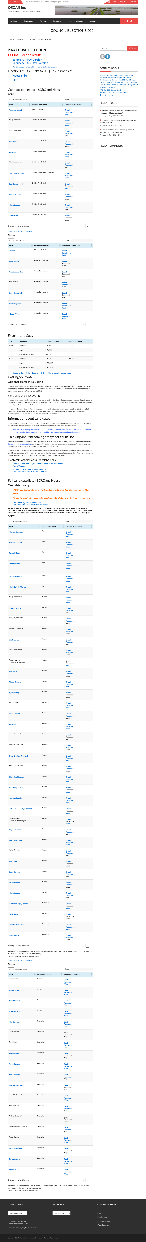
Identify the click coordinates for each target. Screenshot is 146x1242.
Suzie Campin (14, 872)
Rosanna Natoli (15, 110)
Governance (28, 21)
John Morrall (14, 1001)
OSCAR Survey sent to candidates (27, 502)
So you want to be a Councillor (19, 444)
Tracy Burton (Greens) (18, 756)
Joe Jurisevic (14, 1074)
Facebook (69, 112)
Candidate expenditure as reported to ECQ (31, 471)
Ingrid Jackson (15, 990)
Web (67, 114)
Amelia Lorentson (16, 272)
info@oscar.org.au (108, 95)
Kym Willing (14, 692)
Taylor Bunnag (15, 194)
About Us (79, 21)
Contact (93, 21)
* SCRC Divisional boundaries (20, 231)
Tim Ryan (13, 861)
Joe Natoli (13, 152)
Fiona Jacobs (14, 1064)
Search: (67, 99)
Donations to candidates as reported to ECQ (32, 469)
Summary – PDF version (27, 59)
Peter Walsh (14, 935)
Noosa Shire (20, 75)
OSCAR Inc (17, 7)
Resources (57, 21)
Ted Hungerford (16, 184)
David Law (13, 215)
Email (67, 110)
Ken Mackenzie (15, 798)
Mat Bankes (14, 1022)
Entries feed (102, 1217)
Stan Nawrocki (15, 608)
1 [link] (87, 226)
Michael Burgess (16, 532)
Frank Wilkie (14, 251)
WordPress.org (103, 1225)
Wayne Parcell (15, 563)
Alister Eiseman (15, 682)
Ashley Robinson (16, 576)
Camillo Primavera (17, 925)
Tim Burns (13, 142)
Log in (100, 1213)
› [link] (91, 226)
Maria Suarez (14, 205)
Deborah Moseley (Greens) (20, 809)
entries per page (21, 99)
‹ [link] (83, 226)
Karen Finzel (14, 261)
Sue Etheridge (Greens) (18, 903)
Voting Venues (19, 466)
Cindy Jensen (14, 640)
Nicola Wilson (15, 314)
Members (13, 21)
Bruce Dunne (14, 882)
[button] (29, 104)
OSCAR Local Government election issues (30, 505)
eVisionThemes (54, 1238)
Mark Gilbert (14, 714)
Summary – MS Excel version (30, 63)
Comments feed (104, 1221)
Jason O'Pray (14, 553)
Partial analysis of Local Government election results (35, 67)
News (70, 21)
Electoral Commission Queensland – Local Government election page (42, 373)
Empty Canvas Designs (29, 1228)
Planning (43, 21)
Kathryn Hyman (15, 840)
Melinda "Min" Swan (17, 587)
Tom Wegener (15, 303)
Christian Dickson (16, 173)
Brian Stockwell (15, 293)
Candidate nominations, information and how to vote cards (38, 464)
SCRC (16, 80)
